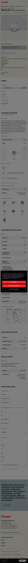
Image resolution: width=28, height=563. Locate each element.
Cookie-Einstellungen (14, 289)
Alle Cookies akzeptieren (14, 285)
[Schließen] (25, 272)
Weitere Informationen (13, 278)
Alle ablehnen (14, 282)
